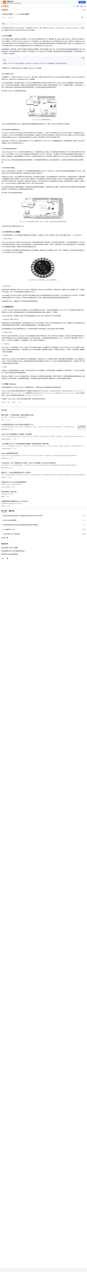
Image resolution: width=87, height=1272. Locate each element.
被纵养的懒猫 (4, 429)
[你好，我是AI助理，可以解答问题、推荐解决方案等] (77, 6)
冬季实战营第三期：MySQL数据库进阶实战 (12, 551)
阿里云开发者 (4, 467)
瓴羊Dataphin (4, 458)
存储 (8, 402)
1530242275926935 (6, 448)
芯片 (20, 402)
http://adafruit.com (78, 391)
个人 (84, 10)
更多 (2, 558)
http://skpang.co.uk (48, 393)
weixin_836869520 (5, 487)
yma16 (3, 419)
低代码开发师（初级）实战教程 (9, 547)
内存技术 (14, 402)
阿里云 (2, 496)
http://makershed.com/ (17, 393)
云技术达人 (3, 477)
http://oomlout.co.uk (67, 393)
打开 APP (82, 2)
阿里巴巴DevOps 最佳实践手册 (9, 554)
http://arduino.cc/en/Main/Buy (33, 395)
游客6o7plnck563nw (6, 439)
